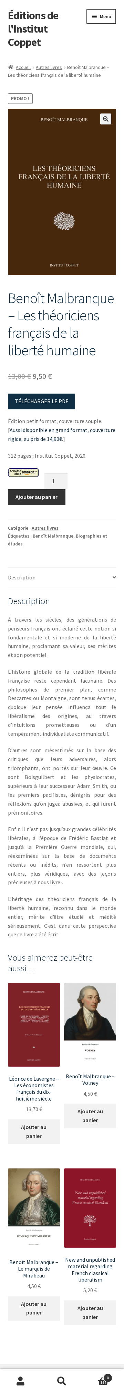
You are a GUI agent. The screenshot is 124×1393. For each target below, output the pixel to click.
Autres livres (49, 67)
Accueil (23, 67)
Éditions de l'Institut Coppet (33, 29)
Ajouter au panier (37, 496)
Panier (96, 1375)
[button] (105, 118)
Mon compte (20, 1381)
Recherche (62, 1381)
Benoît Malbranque (53, 536)
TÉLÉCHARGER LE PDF (41, 401)
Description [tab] (21, 577)
